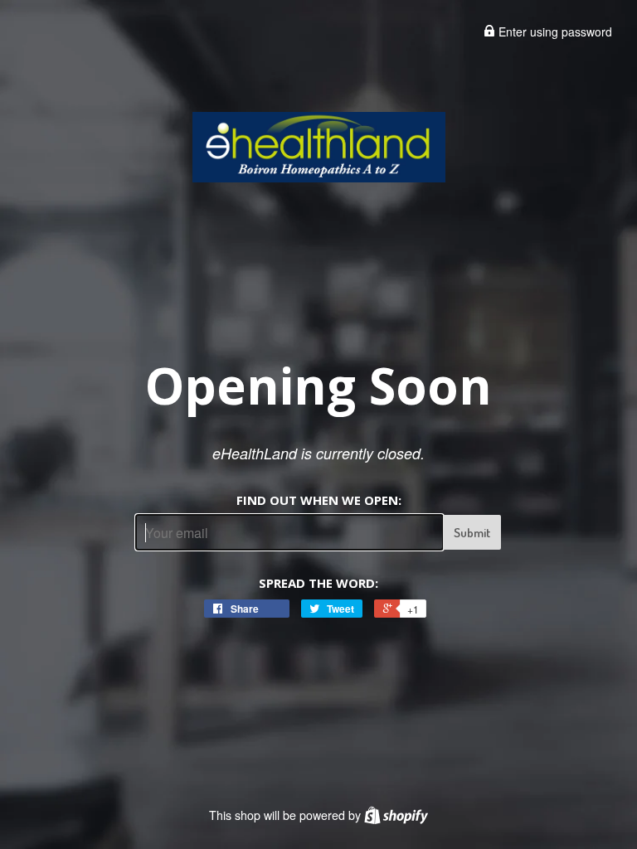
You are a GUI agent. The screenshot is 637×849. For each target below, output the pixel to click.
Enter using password (553, 31)
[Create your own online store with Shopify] (396, 815)
